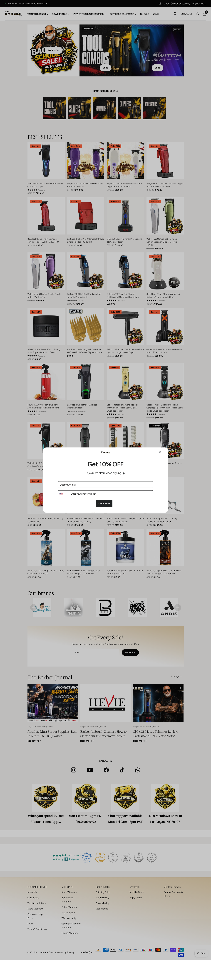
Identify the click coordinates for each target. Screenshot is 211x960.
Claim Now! (104, 503)
